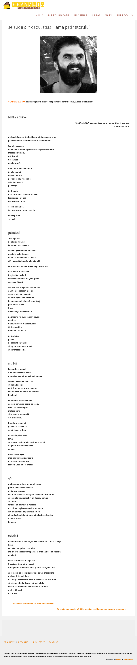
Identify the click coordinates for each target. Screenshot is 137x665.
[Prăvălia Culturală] (23, 5)
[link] (132, 15)
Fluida (118, 659)
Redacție (23, 642)
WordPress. (128, 659)
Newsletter (38, 642)
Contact (53, 642)
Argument (9, 642)
